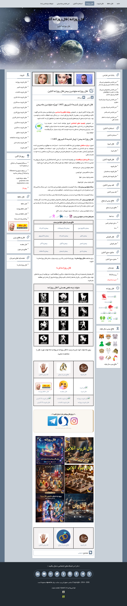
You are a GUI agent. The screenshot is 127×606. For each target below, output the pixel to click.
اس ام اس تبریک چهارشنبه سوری (108, 101)
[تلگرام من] (82, 574)
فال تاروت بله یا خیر (20, 142)
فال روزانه (89, 3)
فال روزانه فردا (22, 265)
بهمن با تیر (83, 235)
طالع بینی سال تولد (110, 364)
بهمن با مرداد (63, 235)
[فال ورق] (50, 508)
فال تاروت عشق (21, 132)
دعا (115, 228)
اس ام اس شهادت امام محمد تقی (110, 118)
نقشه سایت (55, 587)
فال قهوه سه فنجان (110, 171)
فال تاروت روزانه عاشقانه (18, 137)
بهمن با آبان (63, 243)
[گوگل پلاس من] (50, 574)
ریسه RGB (113, 274)
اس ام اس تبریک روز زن (109, 107)
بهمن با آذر (43, 243)
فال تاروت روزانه (83, 402)
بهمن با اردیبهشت (63, 228)
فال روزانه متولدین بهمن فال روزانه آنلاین (68, 91)
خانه (118, 3)
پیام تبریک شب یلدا (20, 218)
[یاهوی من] (89, 574)
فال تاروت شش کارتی (19, 117)
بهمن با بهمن (63, 251)
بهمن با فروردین (83, 228)
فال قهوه (114, 166)
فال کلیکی (113, 243)
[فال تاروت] (79, 451)
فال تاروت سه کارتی (20, 102)
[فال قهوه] (79, 479)
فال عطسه (23, 244)
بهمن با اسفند (43, 251)
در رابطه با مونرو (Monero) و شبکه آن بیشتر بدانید (19, 172)
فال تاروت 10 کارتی (43, 402)
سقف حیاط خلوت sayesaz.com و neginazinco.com (22, 180)
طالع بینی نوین (22, 249)
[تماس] (63, 574)
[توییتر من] (57, 574)
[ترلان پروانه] (63, 79)
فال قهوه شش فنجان (110, 176)
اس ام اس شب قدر (110, 112)
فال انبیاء (83, 391)
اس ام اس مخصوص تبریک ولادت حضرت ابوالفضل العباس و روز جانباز (108, 92)
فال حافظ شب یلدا (21, 213)
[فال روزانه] (50, 451)
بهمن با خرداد (43, 228)
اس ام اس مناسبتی (63, 3)
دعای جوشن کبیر (111, 223)
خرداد (66, 216)
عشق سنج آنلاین (111, 259)
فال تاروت (100, 3)
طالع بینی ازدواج (111, 207)
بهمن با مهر (83, 243)
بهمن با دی (83, 251)
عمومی (80, 553)
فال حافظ (110, 3)
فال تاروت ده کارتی (20, 127)
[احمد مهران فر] (84, 79)
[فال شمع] (50, 479)
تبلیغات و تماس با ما (46, 3)
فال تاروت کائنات (63, 402)
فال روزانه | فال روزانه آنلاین (64, 19)
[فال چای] (79, 508)
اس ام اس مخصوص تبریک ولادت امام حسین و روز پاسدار (108, 83)
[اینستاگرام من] (69, 574)
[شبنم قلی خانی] (43, 79)
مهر (50, 216)
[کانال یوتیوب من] (44, 574)
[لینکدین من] (37, 574)
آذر (58, 216)
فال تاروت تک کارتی (20, 97)
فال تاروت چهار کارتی (20, 107)
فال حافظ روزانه (22, 208)
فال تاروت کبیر (22, 87)
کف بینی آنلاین (112, 192)
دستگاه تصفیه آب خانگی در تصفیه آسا (20, 164)
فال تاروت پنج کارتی (20, 112)
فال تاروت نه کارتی (20, 122)
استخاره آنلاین (77, 3)
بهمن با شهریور (44, 235)
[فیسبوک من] (76, 574)
